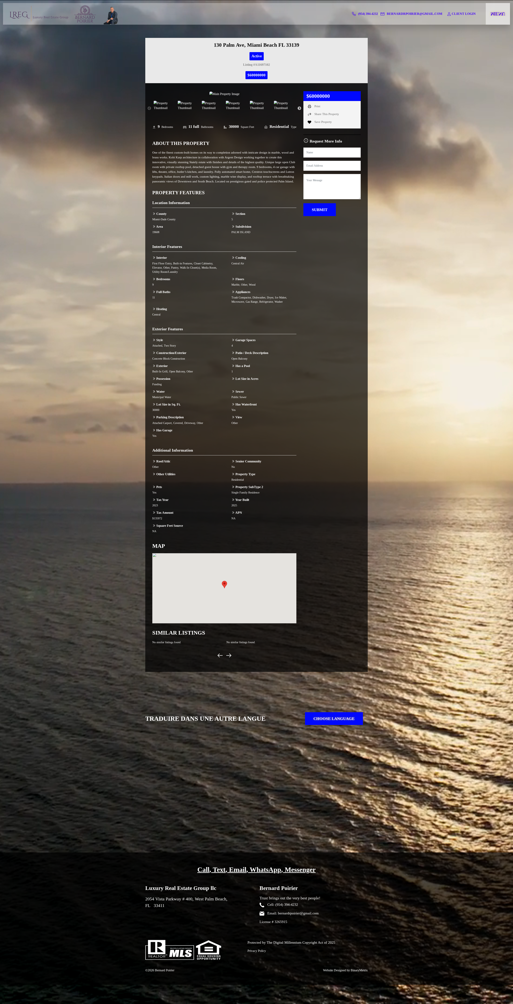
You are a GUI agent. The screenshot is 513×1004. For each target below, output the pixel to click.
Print (317, 106)
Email (237, 869)
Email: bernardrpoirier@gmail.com (292, 913)
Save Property (323, 121)
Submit (319, 209)
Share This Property (326, 114)
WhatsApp (265, 869)
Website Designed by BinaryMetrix (345, 970)
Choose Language (333, 718)
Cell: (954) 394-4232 (282, 905)
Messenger (300, 869)
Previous (149, 108)
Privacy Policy (256, 950)
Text (219, 869)
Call (203, 869)
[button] (224, 584)
